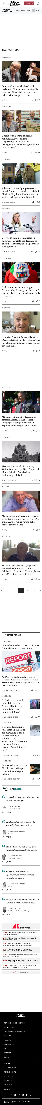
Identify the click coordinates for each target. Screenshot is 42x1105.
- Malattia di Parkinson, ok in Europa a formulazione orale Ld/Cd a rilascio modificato (17, 944)
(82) (9, 837)
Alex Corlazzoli (9, 480)
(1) (39, 100)
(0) (39, 202)
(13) (39, 480)
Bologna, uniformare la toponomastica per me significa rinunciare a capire (19, 874)
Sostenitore (14, 806)
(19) (9, 914)
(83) (39, 152)
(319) (38, 251)
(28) (9, 889)
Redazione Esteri (10, 717)
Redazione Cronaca (11, 779)
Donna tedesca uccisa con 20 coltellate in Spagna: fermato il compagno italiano (15, 769)
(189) (9, 861)
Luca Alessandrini (16, 831)
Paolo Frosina (9, 252)
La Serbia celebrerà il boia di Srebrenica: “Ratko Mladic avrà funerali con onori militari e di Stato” (12, 706)
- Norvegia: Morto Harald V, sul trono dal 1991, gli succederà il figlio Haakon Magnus (20, 961)
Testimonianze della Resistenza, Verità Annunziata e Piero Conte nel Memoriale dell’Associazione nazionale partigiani (20, 471)
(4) (39, 350)
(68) (39, 717)
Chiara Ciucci (8, 202)
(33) (9, 812)
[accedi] (38, 3)
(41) (39, 430)
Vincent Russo (15, 908)
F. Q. (4, 100)
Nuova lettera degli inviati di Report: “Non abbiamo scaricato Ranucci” (21, 647)
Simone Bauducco (10, 755)
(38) (39, 579)
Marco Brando (15, 856)
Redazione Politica (10, 690)
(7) (39, 301)
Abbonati (29, 3)
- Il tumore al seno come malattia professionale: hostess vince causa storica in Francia (20, 966)
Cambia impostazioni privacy (15, 1031)
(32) (39, 690)
